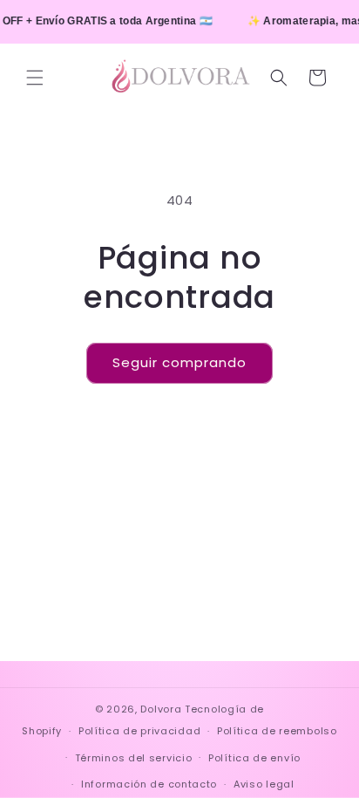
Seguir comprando (179, 362)
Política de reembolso (277, 731)
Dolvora (160, 709)
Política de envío (254, 758)
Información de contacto (149, 784)
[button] (35, 77)
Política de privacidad (139, 731)
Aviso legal (264, 784)
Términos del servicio (134, 758)
